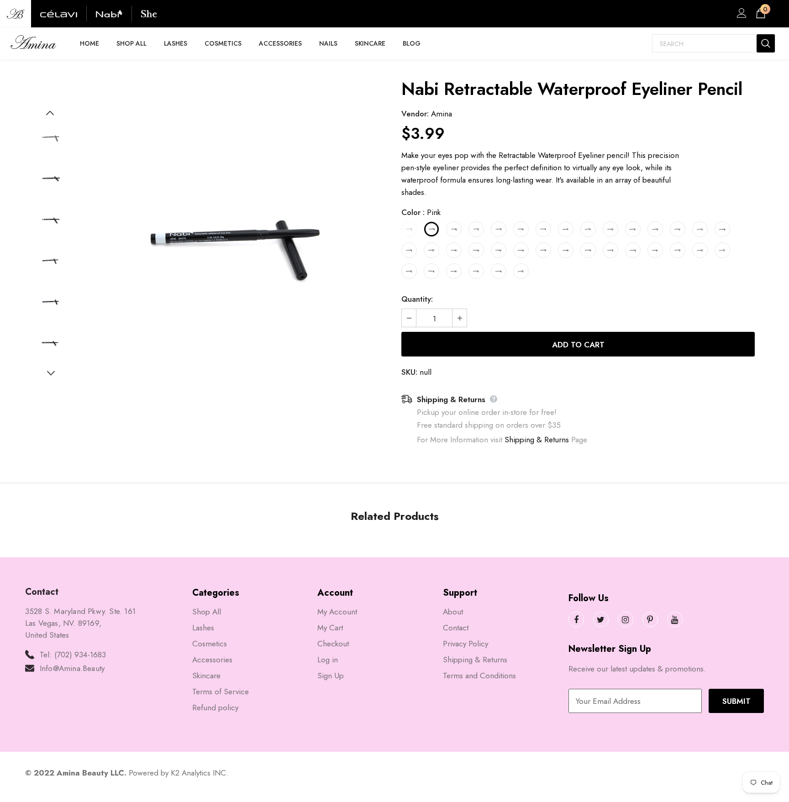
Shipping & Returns (537, 439)
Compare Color (353, 382)
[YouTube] (675, 619)
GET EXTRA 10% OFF (624, 13)
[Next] (50, 372)
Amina (441, 113)
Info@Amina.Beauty (72, 668)
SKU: (409, 372)
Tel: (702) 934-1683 (73, 654)
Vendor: (415, 113)
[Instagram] (625, 619)
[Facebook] (576, 619)
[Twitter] (601, 619)
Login (740, 15)
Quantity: (417, 299)
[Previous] (50, 112)
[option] (231, 240)
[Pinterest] (650, 619)
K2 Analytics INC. (199, 772)
